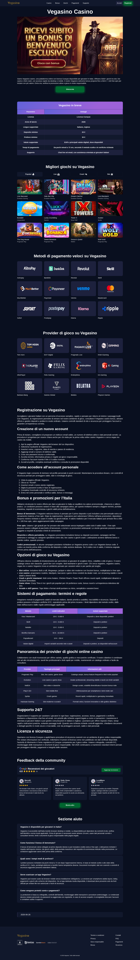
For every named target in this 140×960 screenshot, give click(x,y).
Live (55, 174)
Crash (82, 174)
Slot (108, 174)
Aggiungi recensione (111, 770)
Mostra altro (70, 805)
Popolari (28, 174)
